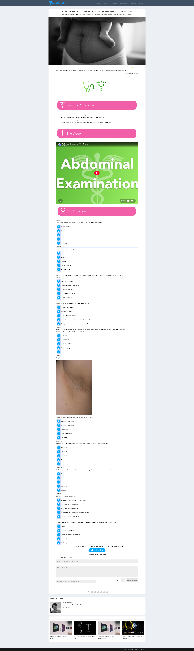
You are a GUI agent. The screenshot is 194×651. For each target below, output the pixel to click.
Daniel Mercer (70, 14)
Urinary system (128, 14)
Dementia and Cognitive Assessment (132, 636)
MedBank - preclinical (118, 14)
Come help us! (130, 649)
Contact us (137, 649)
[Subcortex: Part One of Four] (61, 628)
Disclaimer (143, 649)
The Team (124, 649)
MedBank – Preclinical (120, 3)
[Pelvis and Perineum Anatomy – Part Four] (85, 628)
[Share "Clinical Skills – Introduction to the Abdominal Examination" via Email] (103, 591)
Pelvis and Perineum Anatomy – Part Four (84, 637)
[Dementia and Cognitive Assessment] (133, 628)
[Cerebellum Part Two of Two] (109, 628)
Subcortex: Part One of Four (58, 636)
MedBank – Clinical (137, 3)
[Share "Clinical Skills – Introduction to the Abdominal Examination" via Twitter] (94, 591)
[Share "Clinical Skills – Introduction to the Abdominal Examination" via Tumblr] (97, 591)
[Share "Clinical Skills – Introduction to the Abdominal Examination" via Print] (106, 591)
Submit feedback (132, 580)
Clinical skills (98, 14)
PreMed (98, 3)
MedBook (107, 3)
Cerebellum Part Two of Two (106, 636)
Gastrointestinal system (107, 14)
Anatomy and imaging (88, 14)
